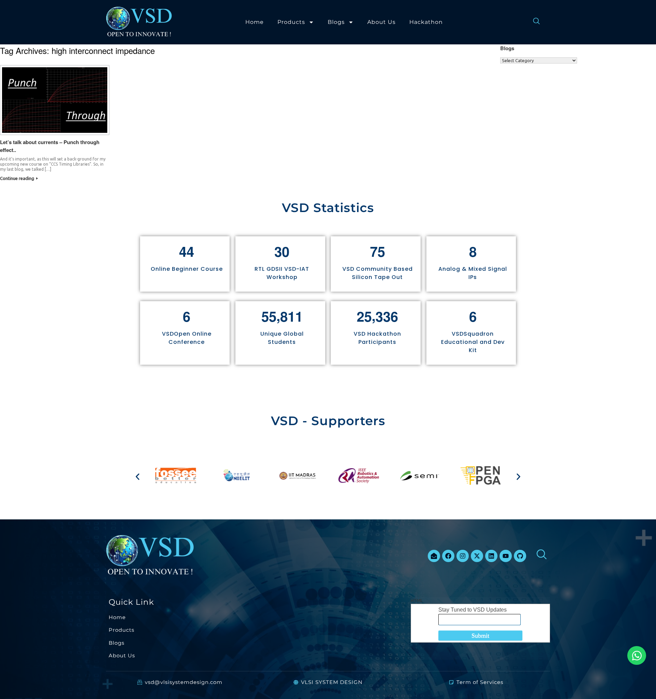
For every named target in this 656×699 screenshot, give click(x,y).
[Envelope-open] (434, 556)
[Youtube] (506, 556)
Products (291, 22)
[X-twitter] (477, 556)
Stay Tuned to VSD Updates (472, 610)
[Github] (520, 556)
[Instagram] (462, 556)
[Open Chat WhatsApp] (636, 655)
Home (254, 22)
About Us (381, 22)
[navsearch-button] (533, 22)
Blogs (336, 22)
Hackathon (426, 22)
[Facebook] (448, 556)
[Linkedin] (491, 556)
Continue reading (17, 178)
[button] (137, 476)
